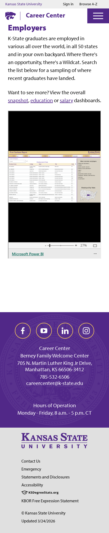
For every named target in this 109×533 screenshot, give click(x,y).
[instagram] (86, 331)
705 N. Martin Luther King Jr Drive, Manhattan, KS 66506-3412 (54, 366)
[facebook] (23, 331)
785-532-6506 (54, 377)
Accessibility (32, 484)
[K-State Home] (10, 15)
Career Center (45, 15)
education (41, 100)
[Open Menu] (98, 15)
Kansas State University (23, 4)
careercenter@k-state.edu (54, 383)
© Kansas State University (43, 513)
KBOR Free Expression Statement (50, 500)
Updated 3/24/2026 (38, 520)
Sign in (68, 4)
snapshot (18, 100)
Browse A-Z (88, 4)
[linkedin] (65, 331)
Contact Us (30, 461)
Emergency (31, 469)
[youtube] (44, 331)
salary (66, 100)
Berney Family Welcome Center (54, 355)
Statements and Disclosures (45, 477)
